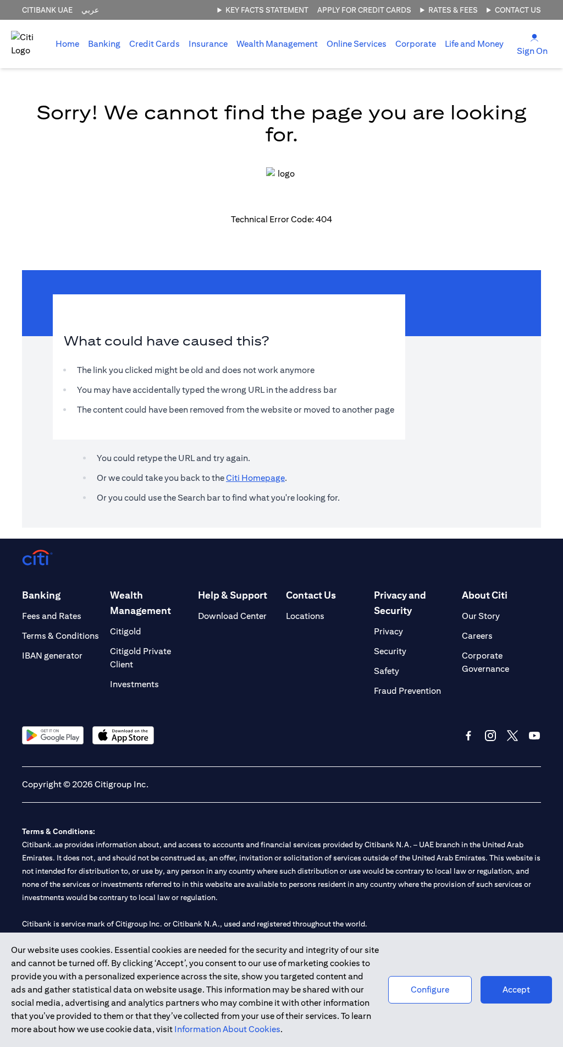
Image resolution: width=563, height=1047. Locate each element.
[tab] (104, 44)
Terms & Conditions (60, 636)
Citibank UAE (47, 10)
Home (67, 44)
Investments (134, 684)
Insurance (208, 44)
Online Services (357, 44)
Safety (386, 671)
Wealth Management (277, 44)
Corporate (415, 44)
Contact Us (518, 10)
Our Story (481, 616)
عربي (90, 10)
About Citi (484, 595)
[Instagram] (490, 735)
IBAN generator (52, 655)
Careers (477, 636)
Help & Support (232, 595)
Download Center (232, 616)
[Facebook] (468, 735)
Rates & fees (453, 10)
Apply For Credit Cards (364, 10)
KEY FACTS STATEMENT (266, 10)
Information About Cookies (227, 1029)
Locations (305, 616)
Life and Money (474, 44)
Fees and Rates (51, 616)
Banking (104, 44)
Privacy (388, 631)
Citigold (125, 631)
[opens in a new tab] (53, 735)
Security (390, 651)
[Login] (534, 37)
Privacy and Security (400, 602)
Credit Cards (154, 44)
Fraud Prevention (407, 691)
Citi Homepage (255, 478)
